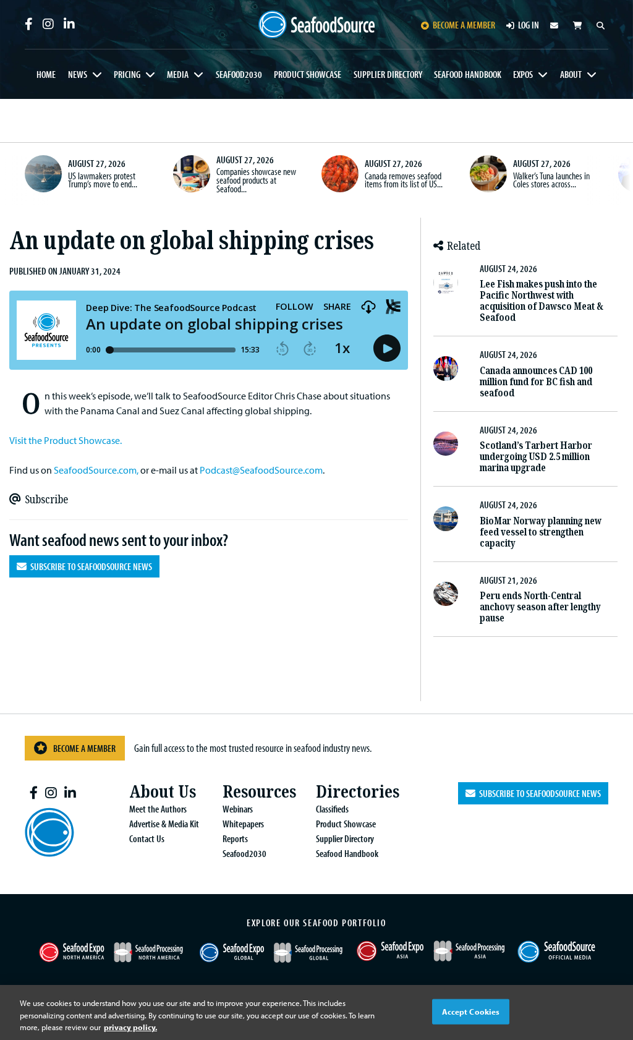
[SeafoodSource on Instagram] (48, 24)
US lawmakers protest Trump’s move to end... (102, 179)
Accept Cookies (471, 1011)
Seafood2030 (239, 74)
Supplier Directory (388, 74)
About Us (162, 791)
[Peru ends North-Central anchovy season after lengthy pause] (445, 594)
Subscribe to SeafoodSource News (89, 566)
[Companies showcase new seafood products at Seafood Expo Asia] (191, 173)
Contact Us (146, 838)
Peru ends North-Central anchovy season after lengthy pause (540, 607)
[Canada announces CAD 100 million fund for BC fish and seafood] (445, 368)
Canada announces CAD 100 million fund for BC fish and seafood (536, 382)
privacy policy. (130, 1027)
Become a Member (84, 748)
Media (178, 74)
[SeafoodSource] (316, 25)
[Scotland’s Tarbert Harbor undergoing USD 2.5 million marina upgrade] (445, 444)
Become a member (464, 25)
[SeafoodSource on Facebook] (29, 24)
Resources (259, 791)
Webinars (238, 809)
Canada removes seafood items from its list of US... (404, 179)
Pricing (127, 74)
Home (46, 74)
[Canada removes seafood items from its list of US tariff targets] (340, 173)
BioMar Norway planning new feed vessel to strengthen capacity (540, 532)
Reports (235, 838)
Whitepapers (243, 823)
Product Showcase (307, 74)
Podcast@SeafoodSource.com (261, 470)
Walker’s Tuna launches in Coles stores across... (551, 179)
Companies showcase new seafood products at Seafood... (256, 179)
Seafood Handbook (467, 74)
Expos (523, 74)
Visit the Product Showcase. (65, 440)
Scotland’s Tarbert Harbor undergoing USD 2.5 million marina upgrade (536, 456)
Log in (528, 25)
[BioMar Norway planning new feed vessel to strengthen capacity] (445, 518)
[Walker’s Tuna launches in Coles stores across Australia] (488, 173)
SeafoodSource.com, (96, 470)
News (77, 74)
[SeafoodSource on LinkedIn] (69, 24)
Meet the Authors (158, 809)
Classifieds (332, 809)
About (571, 74)
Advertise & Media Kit (164, 823)
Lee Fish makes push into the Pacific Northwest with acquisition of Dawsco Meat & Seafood (541, 301)
